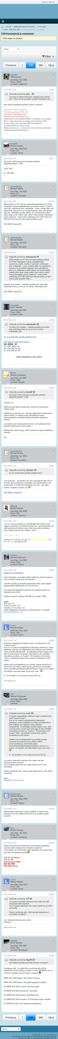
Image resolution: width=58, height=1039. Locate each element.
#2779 (51, 253)
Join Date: (14, 80)
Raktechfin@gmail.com (13, 612)
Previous (10, 65)
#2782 (51, 466)
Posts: (13, 82)
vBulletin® (44, 1035)
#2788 (51, 843)
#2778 (51, 201)
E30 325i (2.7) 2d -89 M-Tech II (17, 342)
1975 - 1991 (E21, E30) (12, 29)
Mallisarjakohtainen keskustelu (24, 26)
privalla (18, 128)
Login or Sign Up (48, 2)
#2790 (51, 956)
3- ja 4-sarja (41, 26)
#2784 (51, 570)
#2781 (51, 388)
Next (51, 65)
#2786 (51, 709)
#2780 (51, 320)
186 (30, 65)
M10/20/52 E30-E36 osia (14, 780)
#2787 (51, 809)
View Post (33, 94)
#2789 (51, 895)
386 (40, 65)
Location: (14, 84)
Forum (8, 26)
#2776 (51, 90)
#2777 (51, 159)
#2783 (51, 521)
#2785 (51, 641)
